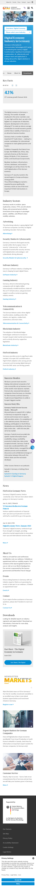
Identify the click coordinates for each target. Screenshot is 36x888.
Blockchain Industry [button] (10, 345)
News (9, 73)
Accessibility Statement (10, 843)
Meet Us (17, 73)
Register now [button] (7, 705)
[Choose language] (32, 2)
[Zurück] (12, 85)
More (5, 543)
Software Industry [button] (9, 275)
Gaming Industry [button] (9, 299)
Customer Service (10, 773)
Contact (24, 2)
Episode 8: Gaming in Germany (15, 474)
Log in (28, 2)
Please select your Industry (15, 32)
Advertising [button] (7, 234)
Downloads (27, 73)
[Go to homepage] (12, 9)
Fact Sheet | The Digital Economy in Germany (18, 663)
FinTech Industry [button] (9, 369)
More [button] (5, 785)
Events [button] (5, 590)
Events (14, 2)
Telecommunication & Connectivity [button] (15, 323)
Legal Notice (7, 852)
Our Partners (7, 829)
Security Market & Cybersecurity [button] (14, 258)
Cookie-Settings (8, 847)
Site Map (6, 834)
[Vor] (16, 85)
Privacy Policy (7, 838)
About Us (8, 2)
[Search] (32, 8)
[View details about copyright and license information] (31, 13)
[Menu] (28, 8)
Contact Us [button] (7, 608)
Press (19, 2)
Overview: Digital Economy (15, 28)
